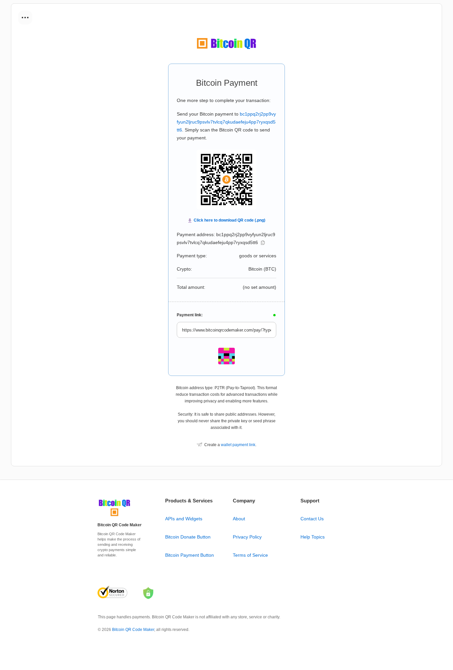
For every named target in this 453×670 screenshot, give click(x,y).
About (239, 518)
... (25, 15)
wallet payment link (238, 444)
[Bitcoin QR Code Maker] (114, 516)
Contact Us (312, 518)
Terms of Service (250, 555)
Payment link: (190, 315)
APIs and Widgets (183, 518)
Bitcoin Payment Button (189, 555)
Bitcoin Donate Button (188, 537)
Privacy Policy (247, 537)
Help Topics (312, 537)
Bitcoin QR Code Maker (133, 629)
